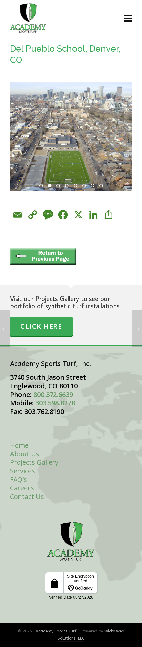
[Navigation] (128, 18)
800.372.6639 (53, 394)
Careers (22, 488)
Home (19, 445)
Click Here (41, 326)
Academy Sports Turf (56, 631)
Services (22, 470)
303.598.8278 (55, 402)
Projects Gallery (34, 462)
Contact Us (27, 496)
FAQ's (18, 479)
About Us (24, 453)
